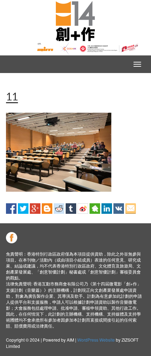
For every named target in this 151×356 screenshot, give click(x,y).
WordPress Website (96, 340)
